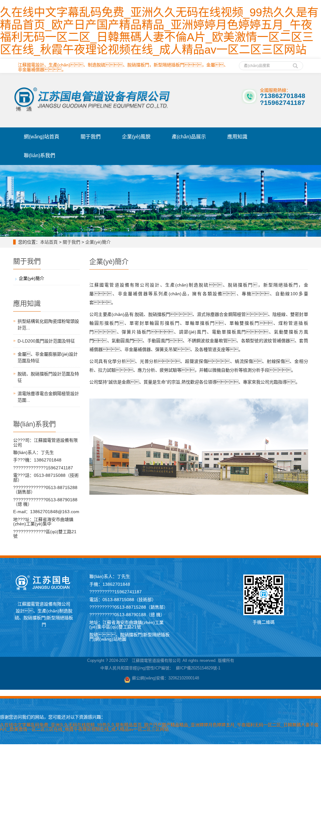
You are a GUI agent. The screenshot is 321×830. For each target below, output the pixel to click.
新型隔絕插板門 (169, 64)
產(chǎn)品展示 (189, 136)
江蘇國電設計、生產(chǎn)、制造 (57, 64)
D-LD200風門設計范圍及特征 (46, 340)
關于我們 (91, 136)
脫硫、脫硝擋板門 (123, 64)
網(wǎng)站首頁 (41, 136)
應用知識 (237, 136)
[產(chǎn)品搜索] (295, 63)
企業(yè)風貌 (136, 136)
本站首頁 (49, 242)
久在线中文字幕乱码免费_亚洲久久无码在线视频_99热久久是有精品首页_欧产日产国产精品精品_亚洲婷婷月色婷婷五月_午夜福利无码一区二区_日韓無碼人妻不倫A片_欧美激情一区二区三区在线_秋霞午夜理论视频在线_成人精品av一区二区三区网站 (159, 31)
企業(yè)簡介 (98, 242)
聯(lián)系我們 (39, 155)
